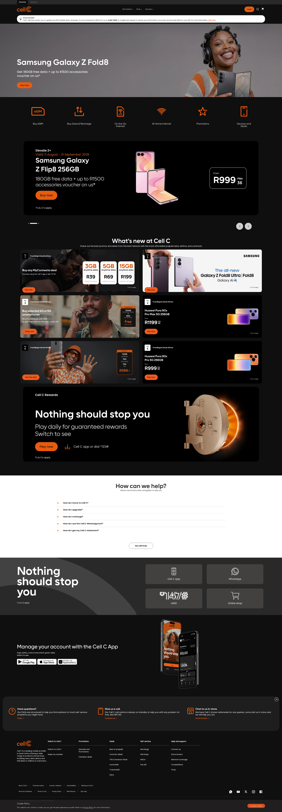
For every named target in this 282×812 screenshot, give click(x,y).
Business (34, 2)
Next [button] (248, 226)
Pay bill (143, 764)
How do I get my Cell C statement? (81, 530)
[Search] (257, 9)
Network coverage (179, 759)
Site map (84, 791)
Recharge (144, 749)
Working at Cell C (87, 785)
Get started (127, 9)
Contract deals (116, 754)
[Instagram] (254, 792)
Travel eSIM (114, 770)
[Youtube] (239, 792)
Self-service (145, 741)
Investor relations (55, 785)
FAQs (19, 718)
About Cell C (23, 785)
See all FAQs (141, 545)
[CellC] (24, 9)
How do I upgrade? (73, 509)
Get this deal (31, 377)
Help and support (178, 741)
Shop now (29, 331)
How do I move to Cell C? (75, 502)
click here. (212, 20)
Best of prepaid (116, 749)
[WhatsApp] (231, 792)
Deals (111, 741)
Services (149, 9)
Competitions (177, 764)
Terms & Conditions (25, 791)
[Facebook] (261, 792)
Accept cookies (256, 806)
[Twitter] (246, 792)
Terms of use (41, 791)
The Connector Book (118, 759)
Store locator (201, 718)
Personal (22, 2)
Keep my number (55, 754)
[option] (141, 178)
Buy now (24, 85)
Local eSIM (114, 764)
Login (249, 9)
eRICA (143, 759)
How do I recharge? (73, 516)
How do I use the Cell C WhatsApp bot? (83, 523)
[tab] (141, 502)
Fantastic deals (85, 757)
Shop (138, 9)
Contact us (110, 718)
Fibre (111, 775)
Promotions (84, 741)
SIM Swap (144, 754)
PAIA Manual (71, 791)
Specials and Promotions (84, 750)
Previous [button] (239, 226)
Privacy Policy (56, 791)
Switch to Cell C (54, 741)
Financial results (38, 785)
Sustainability (71, 785)
